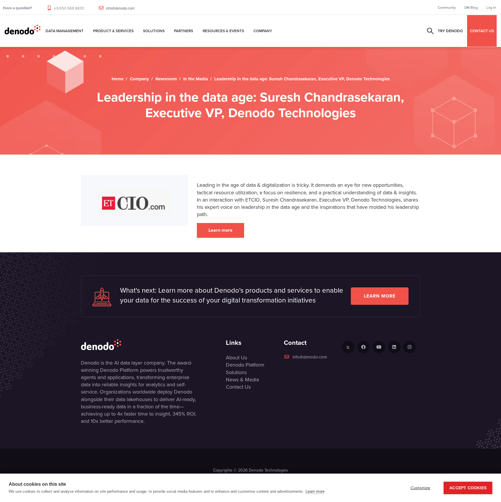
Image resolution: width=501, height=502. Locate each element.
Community (447, 7)
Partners (183, 31)
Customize (421, 488)
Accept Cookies (468, 488)
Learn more (220, 230)
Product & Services (113, 31)
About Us (236, 357)
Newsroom (166, 79)
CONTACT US (482, 31)
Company (262, 31)
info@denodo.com (120, 8)
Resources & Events (223, 31)
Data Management (65, 31)
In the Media (195, 79)
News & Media (242, 379)
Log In (491, 7)
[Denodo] (22, 31)
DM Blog (471, 7)
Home (118, 79)
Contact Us (238, 386)
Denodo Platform (245, 364)
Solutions (154, 31)
